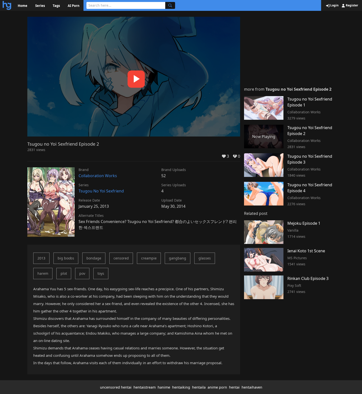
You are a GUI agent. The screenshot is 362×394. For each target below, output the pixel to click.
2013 (41, 258)
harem (42, 273)
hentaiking (181, 387)
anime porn (217, 387)
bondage (93, 258)
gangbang (177, 258)
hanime (164, 387)
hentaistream (144, 387)
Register (351, 5)
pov (82, 273)
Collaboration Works (98, 175)
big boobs (66, 258)
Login (334, 5)
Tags (56, 5)
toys (101, 273)
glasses (204, 258)
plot (64, 273)
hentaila (199, 387)
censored (121, 258)
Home (22, 5)
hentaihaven (252, 387)
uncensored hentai (116, 387)
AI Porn (74, 5)
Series (40, 5)
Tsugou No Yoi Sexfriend (101, 191)
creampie (149, 258)
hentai (234, 387)
